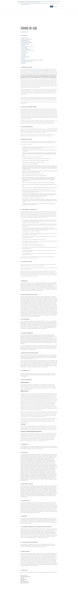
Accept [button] (51, 6)
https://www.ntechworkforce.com (38, 71)
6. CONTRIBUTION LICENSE (24, 44)
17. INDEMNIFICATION (23, 57)
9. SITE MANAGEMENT (23, 47)
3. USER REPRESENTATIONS (24, 40)
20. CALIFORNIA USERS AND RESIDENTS (26, 61)
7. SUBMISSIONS (23, 45)
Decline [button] (55, 6)
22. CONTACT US (23, 63)
